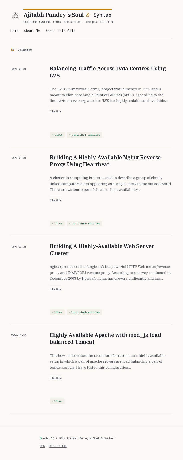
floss (59, 134)
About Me (32, 31)
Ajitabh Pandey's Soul (67, 14)
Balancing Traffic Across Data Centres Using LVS (108, 72)
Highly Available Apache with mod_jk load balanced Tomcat (105, 338)
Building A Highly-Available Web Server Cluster (102, 249)
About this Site (60, 31)
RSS (42, 445)
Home (14, 31)
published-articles (86, 134)
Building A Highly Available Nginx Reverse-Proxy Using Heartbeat (106, 161)
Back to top (58, 445)
